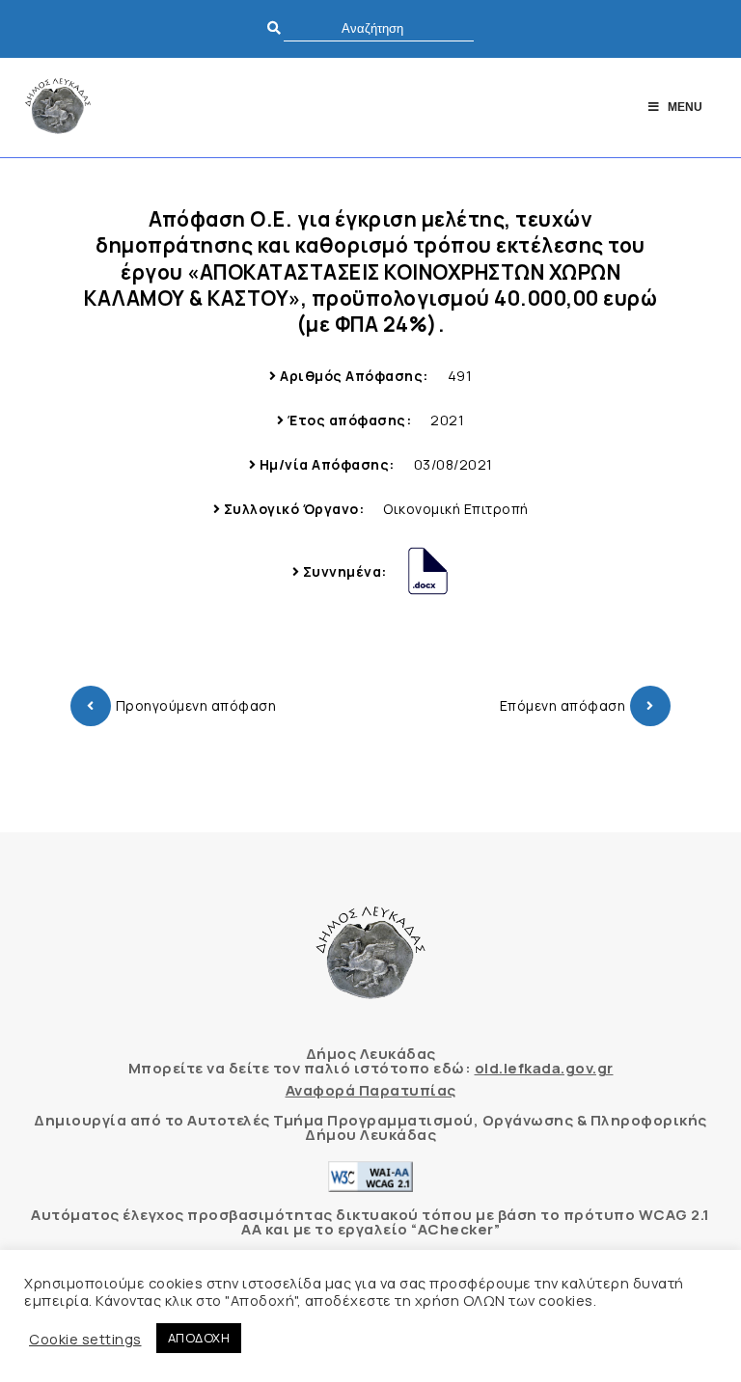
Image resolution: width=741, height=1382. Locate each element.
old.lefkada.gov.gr (544, 1068)
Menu (685, 107)
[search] (379, 28)
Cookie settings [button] (85, 1338)
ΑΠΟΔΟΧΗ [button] (199, 1337)
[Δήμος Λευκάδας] (58, 107)
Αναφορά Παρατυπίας (371, 1090)
